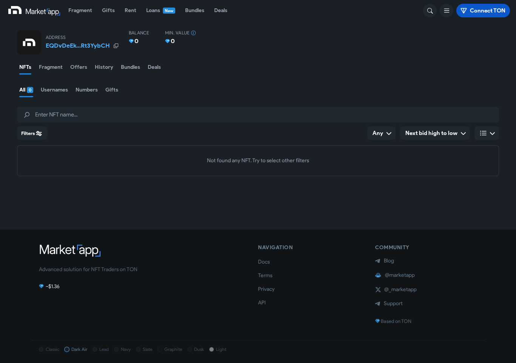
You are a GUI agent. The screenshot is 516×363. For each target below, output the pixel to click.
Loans (159, 10)
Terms (265, 275)
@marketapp (400, 275)
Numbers (87, 90)
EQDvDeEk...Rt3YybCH (78, 45)
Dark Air (79, 349)
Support (393, 303)
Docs (264, 262)
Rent (130, 10)
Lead (104, 349)
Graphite (173, 349)
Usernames (54, 90)
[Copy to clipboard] (115, 45)
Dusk (199, 349)
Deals (220, 10)
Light (221, 349)
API (262, 302)
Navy (126, 349)
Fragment (80, 10)
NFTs (25, 67)
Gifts (108, 10)
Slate (147, 349)
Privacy (266, 289)
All (25, 90)
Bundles (194, 10)
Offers (78, 67)
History (104, 67)
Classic (52, 349)
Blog (389, 261)
